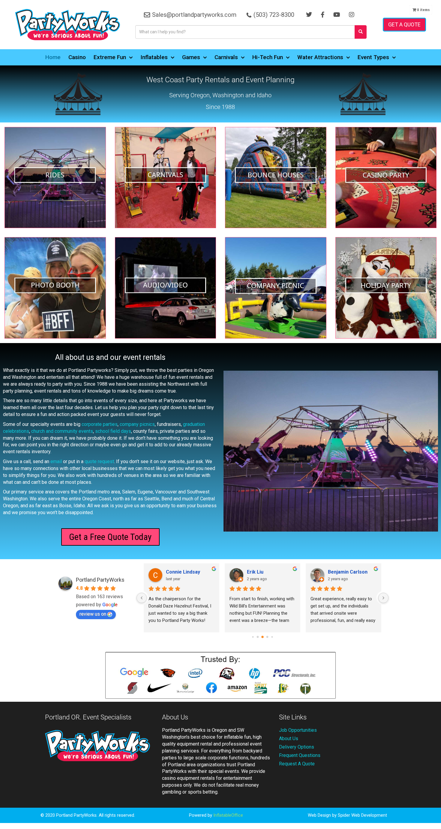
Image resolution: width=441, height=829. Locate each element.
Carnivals (226, 57)
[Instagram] (351, 15)
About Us (288, 738)
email (56, 461)
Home (53, 57)
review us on (93, 614)
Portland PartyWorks (100, 580)
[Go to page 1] (258, 637)
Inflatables (154, 57)
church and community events (62, 431)
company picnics (137, 424)
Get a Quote (404, 24)
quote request (99, 461)
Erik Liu (255, 572)
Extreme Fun (110, 57)
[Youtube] (336, 15)
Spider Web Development (362, 815)
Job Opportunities (298, 730)
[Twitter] (309, 15)
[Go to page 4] (272, 637)
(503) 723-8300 (274, 14)
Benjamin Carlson (348, 572)
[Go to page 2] (262, 637)
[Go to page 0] (253, 637)
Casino (77, 57)
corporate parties (100, 424)
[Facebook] (323, 15)
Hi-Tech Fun (267, 57)
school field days (113, 431)
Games (191, 57)
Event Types (373, 57)
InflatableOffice (228, 815)
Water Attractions (320, 57)
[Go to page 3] (267, 637)
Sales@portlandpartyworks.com (194, 14)
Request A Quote (297, 764)
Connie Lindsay (183, 572)
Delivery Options (296, 747)
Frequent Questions (299, 755)
